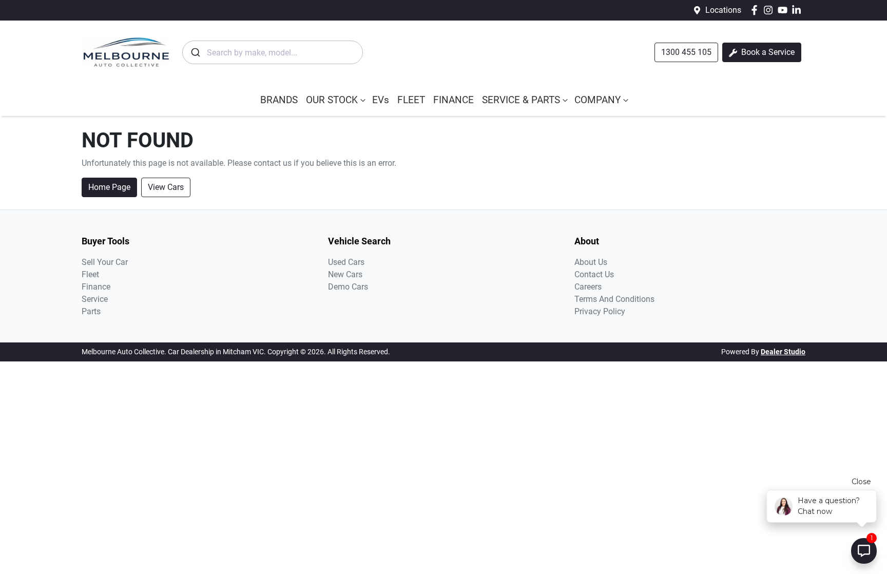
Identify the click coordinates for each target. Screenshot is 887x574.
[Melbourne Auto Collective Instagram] (770, 10)
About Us (590, 262)
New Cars (345, 274)
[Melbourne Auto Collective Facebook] (756, 10)
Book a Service (767, 52)
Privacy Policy (599, 311)
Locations (723, 10)
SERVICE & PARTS (521, 100)
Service (95, 299)
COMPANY (597, 100)
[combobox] (272, 52)
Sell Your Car (105, 262)
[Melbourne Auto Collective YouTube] (785, 10)
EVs (380, 100)
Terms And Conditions (614, 299)
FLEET (411, 100)
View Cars (166, 187)
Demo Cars (348, 287)
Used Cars (346, 262)
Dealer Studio (783, 352)
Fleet (90, 274)
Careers (588, 287)
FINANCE (453, 100)
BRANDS (279, 100)
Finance (96, 287)
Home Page (109, 187)
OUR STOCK (332, 100)
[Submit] (195, 52)
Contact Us (594, 274)
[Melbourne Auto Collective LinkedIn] (798, 10)
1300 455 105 (686, 52)
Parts (91, 311)
